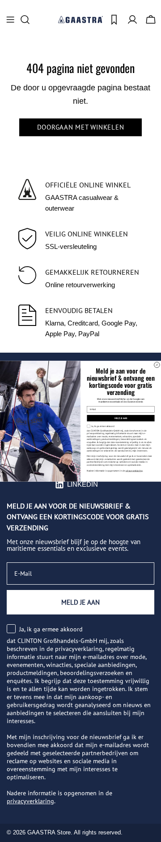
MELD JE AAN (120, 417)
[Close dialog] (157, 365)
